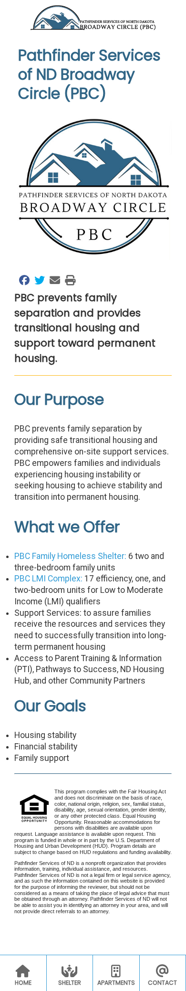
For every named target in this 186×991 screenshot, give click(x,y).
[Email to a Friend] (52, 280)
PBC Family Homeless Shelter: (70, 556)
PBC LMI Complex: (48, 578)
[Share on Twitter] (37, 280)
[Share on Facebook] (22, 280)
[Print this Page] (67, 280)
